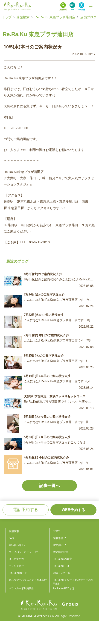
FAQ (11, 538)
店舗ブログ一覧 (61, 572)
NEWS (56, 531)
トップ (7, 17)
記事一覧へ (49, 485)
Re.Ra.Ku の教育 (62, 559)
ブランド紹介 (16, 566)
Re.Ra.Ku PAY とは (63, 588)
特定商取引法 (60, 552)
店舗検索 (23, 17)
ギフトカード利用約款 (21, 588)
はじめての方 (16, 559)
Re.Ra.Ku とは (61, 566)
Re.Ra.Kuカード (18, 572)
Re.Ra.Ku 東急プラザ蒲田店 (55, 17)
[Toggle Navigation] (90, 6)
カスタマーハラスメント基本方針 (28, 579)
